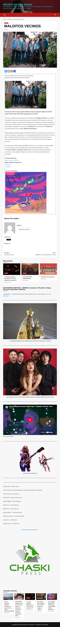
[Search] (55, 14)
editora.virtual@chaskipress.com (30, 529)
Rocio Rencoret (8, 282)
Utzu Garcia (18, 617)
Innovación (18, 598)
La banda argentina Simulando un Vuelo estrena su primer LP (10, 278)
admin (6, 29)
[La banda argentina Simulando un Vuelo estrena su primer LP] (11, 269)
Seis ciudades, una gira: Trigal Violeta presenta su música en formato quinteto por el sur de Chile (30, 397)
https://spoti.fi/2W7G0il (12, 160)
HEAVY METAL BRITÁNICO (51, 598)
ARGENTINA (40, 598)
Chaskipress (26, 280)
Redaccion (7, 612)
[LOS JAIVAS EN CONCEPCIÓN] (30, 269)
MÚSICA (6, 598)
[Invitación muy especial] (48, 269)
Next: (45, 253)
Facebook (8, 164)
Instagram (8, 166)
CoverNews (38, 624)
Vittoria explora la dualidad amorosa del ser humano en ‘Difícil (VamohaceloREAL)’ (9, 606)
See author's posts (24, 229)
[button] (4, 15)
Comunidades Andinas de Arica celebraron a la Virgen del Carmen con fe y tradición (30, 340)
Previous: (9, 253)
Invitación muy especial (48, 277)
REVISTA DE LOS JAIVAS (17, 4)
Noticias (6, 23)
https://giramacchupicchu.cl (30, 473)
